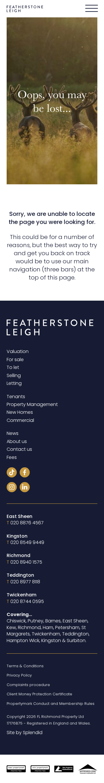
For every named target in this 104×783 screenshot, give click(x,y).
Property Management (32, 404)
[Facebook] (25, 473)
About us (17, 441)
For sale (15, 359)
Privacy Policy (19, 675)
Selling (14, 375)
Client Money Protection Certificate (39, 694)
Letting (14, 383)
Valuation (18, 351)
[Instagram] (12, 488)
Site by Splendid (24, 732)
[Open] (91, 8)
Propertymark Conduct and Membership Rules (50, 703)
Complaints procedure (28, 685)
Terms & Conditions (25, 666)
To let (13, 367)
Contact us (19, 449)
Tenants (16, 397)
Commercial (20, 420)
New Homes (20, 412)
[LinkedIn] (25, 488)
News (12, 433)
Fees (12, 457)
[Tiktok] (12, 473)
